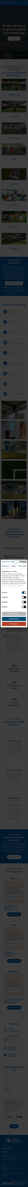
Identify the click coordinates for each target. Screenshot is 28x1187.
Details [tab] (14, 566)
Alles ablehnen (14, 624)
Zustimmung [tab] (5, 566)
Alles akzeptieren (14, 613)
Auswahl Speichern (14, 619)
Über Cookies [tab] (22, 566)
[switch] (24, 597)
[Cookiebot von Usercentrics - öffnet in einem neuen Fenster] (19, 562)
